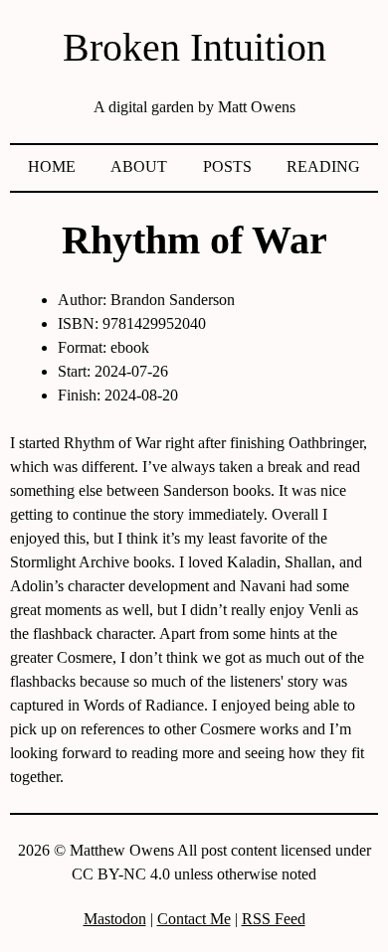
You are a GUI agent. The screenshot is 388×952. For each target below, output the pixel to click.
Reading (323, 166)
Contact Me (194, 918)
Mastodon (115, 918)
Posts (227, 166)
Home (52, 166)
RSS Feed (273, 918)
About (138, 166)
